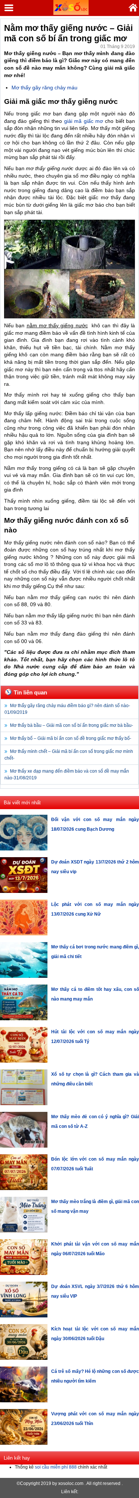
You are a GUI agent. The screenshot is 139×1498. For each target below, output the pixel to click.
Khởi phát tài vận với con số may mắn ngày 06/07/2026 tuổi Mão (95, 1248)
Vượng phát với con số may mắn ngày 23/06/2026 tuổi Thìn (95, 1418)
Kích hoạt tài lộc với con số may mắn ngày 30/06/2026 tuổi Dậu (95, 1333)
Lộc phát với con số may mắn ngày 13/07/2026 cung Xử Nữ (95, 909)
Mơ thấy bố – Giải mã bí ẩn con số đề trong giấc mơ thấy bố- (70, 738)
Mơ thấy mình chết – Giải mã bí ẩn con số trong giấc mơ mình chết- (68, 755)
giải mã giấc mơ (83, 121)
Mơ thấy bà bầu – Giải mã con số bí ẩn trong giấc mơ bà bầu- (71, 725)
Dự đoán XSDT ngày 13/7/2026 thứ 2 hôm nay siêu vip (95, 866)
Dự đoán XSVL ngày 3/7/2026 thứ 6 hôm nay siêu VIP (95, 1291)
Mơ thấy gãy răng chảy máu (44, 87)
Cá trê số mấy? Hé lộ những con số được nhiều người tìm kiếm (95, 1376)
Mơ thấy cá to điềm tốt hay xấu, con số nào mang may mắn (95, 994)
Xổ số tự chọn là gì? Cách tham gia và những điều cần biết (95, 1079)
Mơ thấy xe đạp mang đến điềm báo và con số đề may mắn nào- (66, 774)
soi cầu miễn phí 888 (56, 1467)
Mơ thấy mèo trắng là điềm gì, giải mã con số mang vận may (95, 1206)
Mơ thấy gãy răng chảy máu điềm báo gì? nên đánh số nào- (67, 709)
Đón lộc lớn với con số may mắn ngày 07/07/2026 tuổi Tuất (95, 1164)
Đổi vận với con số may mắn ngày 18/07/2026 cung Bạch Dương (95, 824)
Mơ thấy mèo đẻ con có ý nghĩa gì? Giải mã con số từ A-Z (95, 1121)
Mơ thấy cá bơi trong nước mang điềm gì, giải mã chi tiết (95, 951)
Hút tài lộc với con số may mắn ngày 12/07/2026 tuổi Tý (95, 1036)
